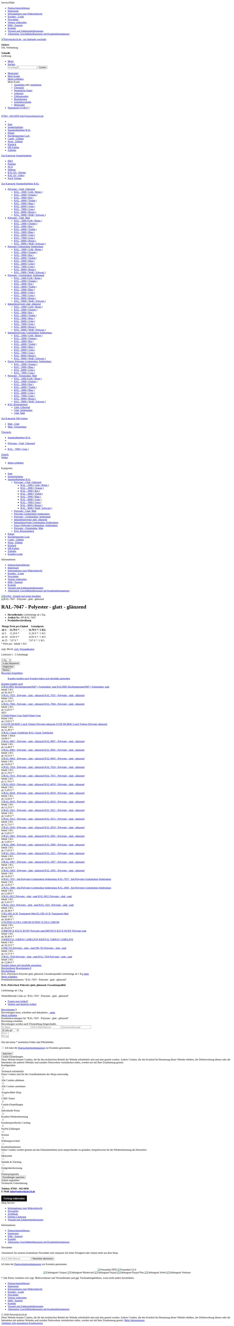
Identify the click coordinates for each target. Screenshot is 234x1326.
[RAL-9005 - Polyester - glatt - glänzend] (22, 750)
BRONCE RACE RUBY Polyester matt (65, 930)
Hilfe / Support (15, 25)
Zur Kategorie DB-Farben (14, 418)
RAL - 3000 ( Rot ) (23, 197)
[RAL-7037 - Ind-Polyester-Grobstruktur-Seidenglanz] (29, 879)
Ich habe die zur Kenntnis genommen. (38, 1048)
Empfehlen (17, 673)
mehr (86, 974)
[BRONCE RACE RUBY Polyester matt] (23, 930)
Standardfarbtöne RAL (19, 479)
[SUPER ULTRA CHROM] (16, 922)
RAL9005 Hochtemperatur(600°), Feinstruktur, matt (83, 686)
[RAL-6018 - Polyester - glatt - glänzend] (22, 793)
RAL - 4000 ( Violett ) (25, 200)
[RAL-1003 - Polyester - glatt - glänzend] (22, 870)
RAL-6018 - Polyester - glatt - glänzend (64, 793)
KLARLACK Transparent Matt (52, 913)
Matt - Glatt (13, 424)
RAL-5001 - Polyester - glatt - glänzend (64, 836)
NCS (10, 166)
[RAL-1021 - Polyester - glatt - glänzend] (22, 853)
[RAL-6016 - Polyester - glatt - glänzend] (22, 801)
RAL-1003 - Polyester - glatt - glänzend (64, 870)
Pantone (12, 164)
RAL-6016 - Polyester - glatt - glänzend (64, 801)
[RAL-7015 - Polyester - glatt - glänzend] (22, 775)
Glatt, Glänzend (22, 407)
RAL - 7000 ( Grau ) (24, 209)
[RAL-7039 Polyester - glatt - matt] (19, 956)
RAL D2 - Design (17, 172)
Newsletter (13, 19)
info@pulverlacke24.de (22, 1191)
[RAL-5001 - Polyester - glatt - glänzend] (22, 836)
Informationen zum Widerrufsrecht (25, 13)
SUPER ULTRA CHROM (45, 922)
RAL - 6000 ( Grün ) (24, 206)
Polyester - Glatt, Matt (19, 217)
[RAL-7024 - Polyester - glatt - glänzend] (22, 767)
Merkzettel (19, 105)
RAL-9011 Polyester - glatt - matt (55, 896)
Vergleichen (8, 666)
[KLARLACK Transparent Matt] (18, 913)
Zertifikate (13, 1214)
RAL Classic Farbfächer (41, 732)
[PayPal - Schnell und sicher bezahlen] (21, 596)
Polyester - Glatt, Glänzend (21, 189)
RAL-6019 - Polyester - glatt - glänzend (64, 784)
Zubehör (12, 551)
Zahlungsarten (21, 96)
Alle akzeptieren (20, 1323)
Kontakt (12, 28)
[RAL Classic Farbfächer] (15, 732)
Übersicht (19, 87)
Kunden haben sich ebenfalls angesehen (50, 678)
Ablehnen (6, 1323)
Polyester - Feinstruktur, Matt (22, 375)
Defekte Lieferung (17, 1216)
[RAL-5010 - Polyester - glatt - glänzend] (22, 827)
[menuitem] (120, 8)
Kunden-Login (15, 554)
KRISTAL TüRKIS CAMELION (56, 939)
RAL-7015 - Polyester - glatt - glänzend (64, 775)
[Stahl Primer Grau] (12, 715)
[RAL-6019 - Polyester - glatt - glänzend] (22, 784)
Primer (11, 534)
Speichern (7, 1053)
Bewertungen (23, 968)
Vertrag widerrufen (17, 22)
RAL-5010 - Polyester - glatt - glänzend (64, 827)
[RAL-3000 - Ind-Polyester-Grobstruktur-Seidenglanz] (29, 887)
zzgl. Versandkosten (24, 649)
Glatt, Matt (19, 413)
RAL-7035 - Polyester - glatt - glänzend (64, 695)
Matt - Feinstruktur (17, 426)
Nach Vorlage (14, 178)
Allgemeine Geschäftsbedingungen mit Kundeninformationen (38, 34)
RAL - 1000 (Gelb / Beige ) (28, 220)
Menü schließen (16, 79)
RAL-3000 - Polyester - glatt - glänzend (64, 844)
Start (10, 473)
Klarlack (12, 545)
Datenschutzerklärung (19, 8)
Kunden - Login (16, 16)
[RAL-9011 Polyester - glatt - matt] (19, 896)
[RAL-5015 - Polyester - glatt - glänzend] (22, 818)
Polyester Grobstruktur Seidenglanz (25, 246)
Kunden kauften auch (18, 678)
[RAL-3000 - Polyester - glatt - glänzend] (22, 844)
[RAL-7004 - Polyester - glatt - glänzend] (22, 704)
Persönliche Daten (23, 90)
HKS (10, 161)
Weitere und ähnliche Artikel (22, 1004)
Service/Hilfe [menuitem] (35, 18)
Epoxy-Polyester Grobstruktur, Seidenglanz (29, 361)
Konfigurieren (36, 1323)
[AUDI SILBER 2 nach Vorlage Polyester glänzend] (28, 724)
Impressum (13, 11)
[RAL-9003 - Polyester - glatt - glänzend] (22, 758)
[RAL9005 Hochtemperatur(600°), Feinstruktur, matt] (29, 686)
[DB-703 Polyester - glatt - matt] (18, 948)
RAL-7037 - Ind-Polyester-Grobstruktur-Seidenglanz (84, 879)
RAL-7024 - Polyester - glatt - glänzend (64, 767)
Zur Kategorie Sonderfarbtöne (16, 155)
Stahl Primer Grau (32, 715)
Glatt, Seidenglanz (23, 410)
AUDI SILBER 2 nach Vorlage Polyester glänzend (81, 724)
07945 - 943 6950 (10, 116)
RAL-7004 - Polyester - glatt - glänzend (64, 704)
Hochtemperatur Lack (19, 536)
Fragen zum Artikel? (18, 1001)
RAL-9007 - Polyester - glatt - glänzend (64, 741)
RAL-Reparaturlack (18, 404)
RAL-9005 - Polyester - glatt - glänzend (64, 750)
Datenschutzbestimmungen (31, 1048)
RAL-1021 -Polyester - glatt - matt (56, 905)
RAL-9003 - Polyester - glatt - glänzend (64, 758)
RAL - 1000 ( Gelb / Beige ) (28, 192)
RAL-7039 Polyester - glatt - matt (55, 956)
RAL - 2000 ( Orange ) (25, 194)
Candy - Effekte (16, 539)
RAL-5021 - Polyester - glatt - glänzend (64, 810)
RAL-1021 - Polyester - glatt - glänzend (64, 853)
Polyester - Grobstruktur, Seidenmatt (26, 275)
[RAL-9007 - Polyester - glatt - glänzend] (22, 741)
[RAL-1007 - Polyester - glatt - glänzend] (22, 862)
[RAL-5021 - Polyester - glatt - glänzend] (22, 810)
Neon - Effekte (15, 542)
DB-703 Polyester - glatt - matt (50, 948)
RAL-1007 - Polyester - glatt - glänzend (64, 862)
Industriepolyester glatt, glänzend (24, 304)
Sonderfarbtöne (15, 476)
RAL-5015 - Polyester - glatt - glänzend (64, 818)
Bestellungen (20, 99)
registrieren (35, 84)
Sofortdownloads (22, 102)
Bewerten (6, 673)
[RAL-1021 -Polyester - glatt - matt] (20, 905)
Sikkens (12, 169)
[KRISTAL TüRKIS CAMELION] (20, 939)
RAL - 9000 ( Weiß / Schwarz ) (30, 215)
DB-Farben (13, 548)
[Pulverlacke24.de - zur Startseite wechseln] (23, 39)
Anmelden (19, 84)
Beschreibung (8, 968)
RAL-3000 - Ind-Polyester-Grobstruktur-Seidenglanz (84, 887)
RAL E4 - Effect (16, 175)
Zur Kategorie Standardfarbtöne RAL (20, 183)
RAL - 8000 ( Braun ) (25, 212)
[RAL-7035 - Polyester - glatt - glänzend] (22, 695)
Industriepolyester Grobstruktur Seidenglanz (30, 332)
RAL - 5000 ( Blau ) (24, 203)
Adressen (18, 93)
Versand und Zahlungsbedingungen (25, 31)
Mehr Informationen (134, 1320)
